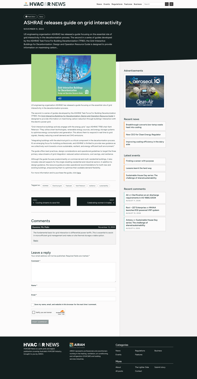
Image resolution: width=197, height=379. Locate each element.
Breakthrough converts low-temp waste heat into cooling (144, 126)
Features (128, 4)
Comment (35, 261)
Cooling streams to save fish (48, 203)
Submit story (159, 367)
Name (34, 285)
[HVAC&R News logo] (44, 4)
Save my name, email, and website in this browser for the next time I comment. (65, 304)
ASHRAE (45, 186)
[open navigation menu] (171, 4)
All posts (119, 371)
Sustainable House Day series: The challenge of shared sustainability (142, 176)
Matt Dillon (31, 17)
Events (107, 4)
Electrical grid (57, 186)
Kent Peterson (80, 186)
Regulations (117, 4)
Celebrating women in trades (99, 203)
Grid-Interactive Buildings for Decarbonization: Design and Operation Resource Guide (77, 116)
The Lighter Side (142, 367)
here (79, 173)
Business (138, 4)
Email (34, 295)
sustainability (103, 186)
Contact (138, 371)
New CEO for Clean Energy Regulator (143, 134)
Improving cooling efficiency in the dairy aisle (145, 143)
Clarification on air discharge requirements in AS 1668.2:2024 (142, 196)
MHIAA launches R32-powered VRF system (142, 208)
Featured (69, 186)
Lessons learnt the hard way (139, 168)
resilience (92, 186)
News (99, 4)
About (118, 367)
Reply (35, 240)
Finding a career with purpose (140, 161)
